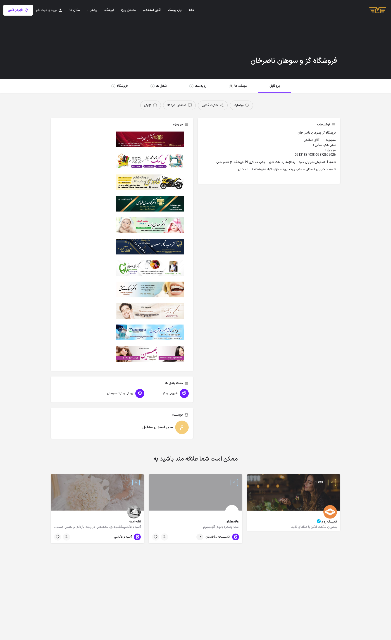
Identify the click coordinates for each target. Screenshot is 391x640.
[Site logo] (377, 9)
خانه (191, 10)
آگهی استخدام (152, 10)
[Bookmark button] (155, 537)
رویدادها (198, 86)
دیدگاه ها (238, 86)
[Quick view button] (164, 537)
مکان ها (74, 10)
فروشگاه (109, 10)
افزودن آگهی (15, 10)
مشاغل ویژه (128, 10)
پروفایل (274, 86)
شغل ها (159, 86)
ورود (54, 10)
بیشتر (94, 10)
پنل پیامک (175, 10)
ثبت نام (41, 10)
